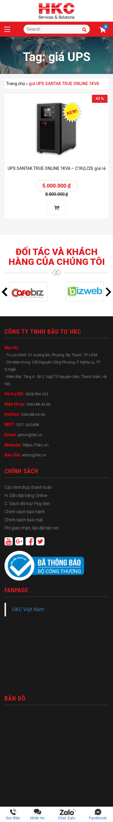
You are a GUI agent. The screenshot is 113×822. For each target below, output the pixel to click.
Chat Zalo (68, 817)
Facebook (98, 817)
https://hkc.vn (36, 445)
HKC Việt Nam (28, 609)
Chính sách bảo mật (24, 519)
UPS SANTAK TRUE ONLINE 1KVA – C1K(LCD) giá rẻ (57, 168)
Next (108, 291)
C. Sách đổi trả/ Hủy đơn (27, 503)
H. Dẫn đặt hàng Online (26, 495)
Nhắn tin (37, 817)
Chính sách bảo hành (25, 511)
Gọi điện (13, 817)
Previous (4, 291)
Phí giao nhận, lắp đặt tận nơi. (32, 528)
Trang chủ (15, 83)
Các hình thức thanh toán (28, 487)
